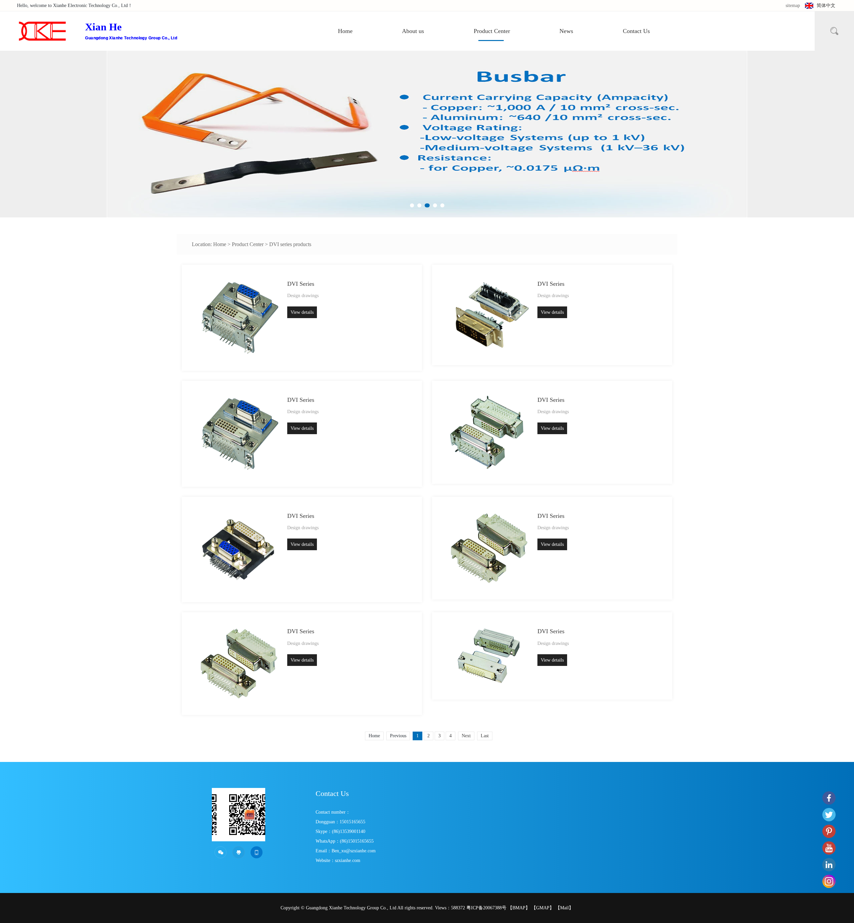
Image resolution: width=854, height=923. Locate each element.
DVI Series (300, 283)
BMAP (518, 907)
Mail (564, 907)
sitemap (793, 5)
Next (466, 735)
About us (413, 31)
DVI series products (290, 244)
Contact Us (636, 31)
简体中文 (826, 5)
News (566, 31)
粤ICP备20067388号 (486, 907)
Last (485, 735)
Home (345, 31)
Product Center (492, 31)
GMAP (542, 907)
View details (302, 312)
